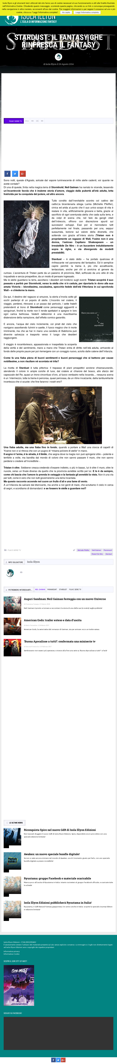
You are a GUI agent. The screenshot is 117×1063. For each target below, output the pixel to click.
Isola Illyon (51, 64)
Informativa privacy (12, 951)
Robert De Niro (97, 554)
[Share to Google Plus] (23, 175)
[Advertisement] (58, 96)
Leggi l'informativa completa (87, 12)
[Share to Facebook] (7, 175)
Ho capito (66, 12)
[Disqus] (58, 703)
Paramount (108, 550)
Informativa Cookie (11, 954)
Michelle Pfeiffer (83, 550)
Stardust (109, 554)
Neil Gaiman (96, 550)
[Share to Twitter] (15, 175)
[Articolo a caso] (37, 121)
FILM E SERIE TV (14, 550)
